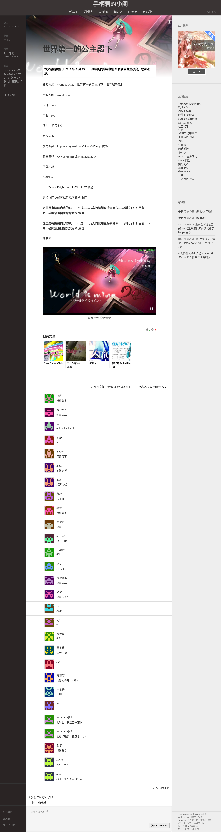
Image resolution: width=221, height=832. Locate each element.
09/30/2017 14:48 (8, 621)
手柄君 (8, 40)
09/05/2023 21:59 (8, 396)
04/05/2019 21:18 (8, 494)
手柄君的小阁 (110, 4)
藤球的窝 (183, 168)
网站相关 (132, 11)
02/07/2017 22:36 (8, 718)
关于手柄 (147, 11)
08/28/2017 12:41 (8, 648)
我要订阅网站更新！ (42, 797)
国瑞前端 (183, 148)
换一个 (197, 72)
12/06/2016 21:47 (8, 760)
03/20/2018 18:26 (8, 565)
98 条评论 (9, 94)
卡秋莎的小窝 (186, 137)
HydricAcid (184, 107)
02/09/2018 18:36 (8, 579)
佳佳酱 (182, 145)
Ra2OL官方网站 (187, 156)
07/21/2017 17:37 (8, 662)
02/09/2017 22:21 (8, 704)
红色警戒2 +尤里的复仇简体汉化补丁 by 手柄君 (196, 228)
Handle (186, 817)
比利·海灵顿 (204, 211)
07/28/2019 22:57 (8, 438)
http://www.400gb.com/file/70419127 (65, 187)
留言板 (201, 218)
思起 (180, 141)
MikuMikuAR (11, 56)
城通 (11, 74)
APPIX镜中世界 (187, 133)
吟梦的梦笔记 (186, 114)
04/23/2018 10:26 (8, 551)
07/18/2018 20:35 (8, 537)
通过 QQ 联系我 (192, 826)
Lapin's (182, 129)
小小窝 (182, 152)
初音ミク (16, 77)
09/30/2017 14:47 (8, 635)
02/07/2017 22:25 (8, 732)
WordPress (182, 820)
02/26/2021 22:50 (8, 411)
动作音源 (9, 53)
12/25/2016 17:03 (8, 746)
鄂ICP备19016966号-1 (189, 829)
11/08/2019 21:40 (8, 425)
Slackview (187, 814)
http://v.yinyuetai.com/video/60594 (77, 146)
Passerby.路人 (64, 717)
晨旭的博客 (184, 111)
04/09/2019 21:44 (8, 466)
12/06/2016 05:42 (8, 775)
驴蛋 (59, 437)
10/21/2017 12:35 (8, 607)
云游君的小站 (186, 179)
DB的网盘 (184, 160)
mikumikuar (10, 70)
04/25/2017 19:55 (8, 690)
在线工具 (117, 11)
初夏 (59, 745)
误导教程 (103, 11)
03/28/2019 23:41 (8, 509)
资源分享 (73, 11)
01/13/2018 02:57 (8, 593)
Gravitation (184, 171)
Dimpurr (198, 814)
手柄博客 (88, 11)
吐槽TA (147, 400)
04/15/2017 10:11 (8, 676)
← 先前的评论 (161, 788)
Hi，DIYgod (185, 122)
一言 (180, 175)
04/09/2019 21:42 (8, 480)
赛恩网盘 (183, 164)
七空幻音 (183, 126)
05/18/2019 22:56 (8, 452)
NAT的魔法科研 (187, 118)
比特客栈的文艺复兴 (190, 104)
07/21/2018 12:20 (8, 523)
